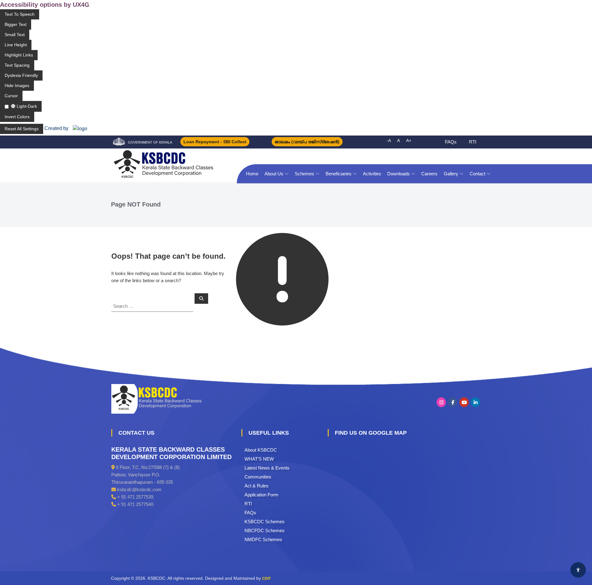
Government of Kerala (150, 142)
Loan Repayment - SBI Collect (214, 141)
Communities (258, 476)
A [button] (398, 140)
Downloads (398, 173)
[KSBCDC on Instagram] (441, 402)
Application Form (261, 494)
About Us (274, 173)
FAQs (451, 141)
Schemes (304, 173)
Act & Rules (257, 485)
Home (252, 173)
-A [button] (389, 140)
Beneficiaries (339, 173)
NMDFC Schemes (263, 539)
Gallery (451, 173)
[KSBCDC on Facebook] (452, 402)
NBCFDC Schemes (265, 530)
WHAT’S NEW (259, 459)
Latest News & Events (267, 467)
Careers (429, 173)
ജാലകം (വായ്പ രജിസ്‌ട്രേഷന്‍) (307, 141)
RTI (472, 141)
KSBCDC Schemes (265, 521)
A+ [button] (408, 140)
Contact (477, 173)
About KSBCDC (261, 450)
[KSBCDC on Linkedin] (475, 402)
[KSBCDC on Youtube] (464, 402)
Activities (372, 173)
